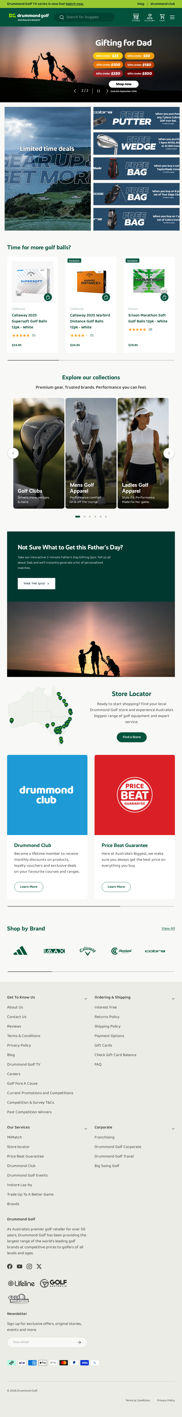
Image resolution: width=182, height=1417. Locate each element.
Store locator (18, 1147)
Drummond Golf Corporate (118, 1147)
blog (140, 4)
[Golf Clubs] (38, 453)
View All (168, 929)
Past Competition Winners (29, 1112)
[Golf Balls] (106, 516)
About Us (15, 1008)
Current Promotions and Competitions (40, 1093)
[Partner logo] (21, 1283)
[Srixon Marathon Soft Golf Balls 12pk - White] (149, 282)
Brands (13, 1204)
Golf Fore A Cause (22, 1084)
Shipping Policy (108, 1027)
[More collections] (168, 453)
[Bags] (95, 516)
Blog (11, 1055)
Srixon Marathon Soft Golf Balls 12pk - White (148, 319)
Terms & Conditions (23, 1036)
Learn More (28, 887)
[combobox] (84, 17)
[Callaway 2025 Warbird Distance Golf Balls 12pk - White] (91, 282)
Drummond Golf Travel (114, 1157)
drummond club (162, 4)
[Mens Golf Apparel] (91, 453)
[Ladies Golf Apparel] (143, 453)
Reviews (14, 1027)
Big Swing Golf (107, 1166)
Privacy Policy (19, 1046)
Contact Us (16, 1017)
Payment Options (109, 1036)
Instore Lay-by (19, 1185)
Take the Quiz (34, 583)
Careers (13, 1074)
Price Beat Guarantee (25, 1157)
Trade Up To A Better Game (30, 1195)
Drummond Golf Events (27, 1176)
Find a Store (132, 737)
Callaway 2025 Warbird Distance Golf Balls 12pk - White (90, 322)
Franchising (105, 1138)
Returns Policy (107, 1017)
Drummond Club (21, 1166)
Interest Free (106, 1008)
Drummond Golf (27, 1390)
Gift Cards (103, 1046)
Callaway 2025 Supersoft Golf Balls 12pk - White (29, 322)
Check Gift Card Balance (115, 1055)
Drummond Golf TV (23, 1065)
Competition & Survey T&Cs (30, 1103)
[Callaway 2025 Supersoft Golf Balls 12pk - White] (33, 282)
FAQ (98, 1065)
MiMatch (14, 1138)
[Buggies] (100, 516)
